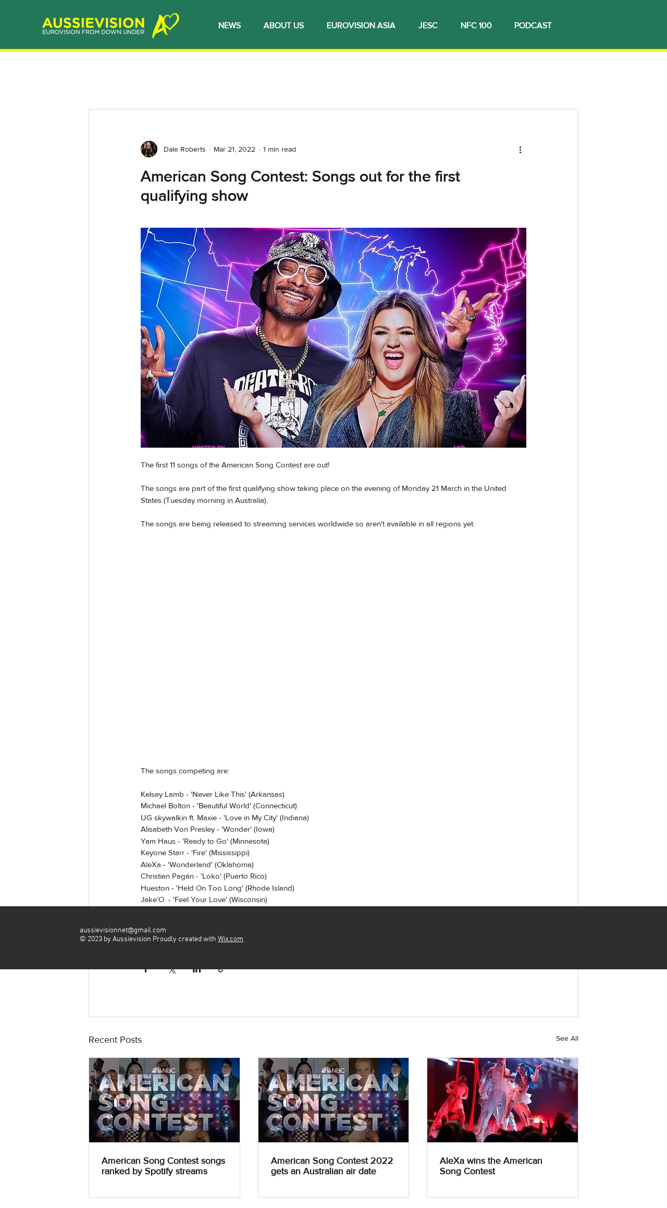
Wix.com (230, 939)
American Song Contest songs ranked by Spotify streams (163, 1165)
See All (567, 1038)
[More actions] (520, 149)
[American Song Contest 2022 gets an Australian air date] (333, 1100)
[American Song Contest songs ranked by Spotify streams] (164, 1100)
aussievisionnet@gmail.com (123, 930)
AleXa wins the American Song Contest (491, 1165)
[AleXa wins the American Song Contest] (502, 1100)
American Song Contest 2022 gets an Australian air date (332, 1165)
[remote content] (333, 653)
